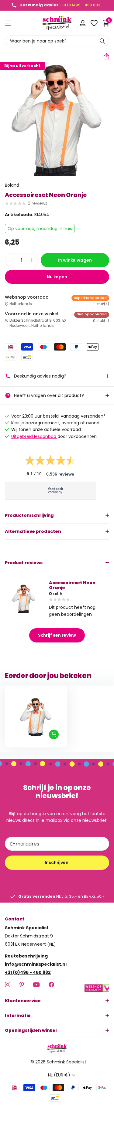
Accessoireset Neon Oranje (72, 585)
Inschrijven (57, 862)
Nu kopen (57, 277)
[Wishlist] (93, 23)
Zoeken (102, 41)
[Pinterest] (21, 984)
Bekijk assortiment (8, 23)
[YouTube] (36, 984)
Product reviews (24, 563)
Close (57, 1000)
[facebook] (51, 984)
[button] (104, 56)
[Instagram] (7, 984)
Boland (12, 185)
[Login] (82, 23)
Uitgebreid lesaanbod (34, 436)
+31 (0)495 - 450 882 (80, 5)
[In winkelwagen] (54, 734)
